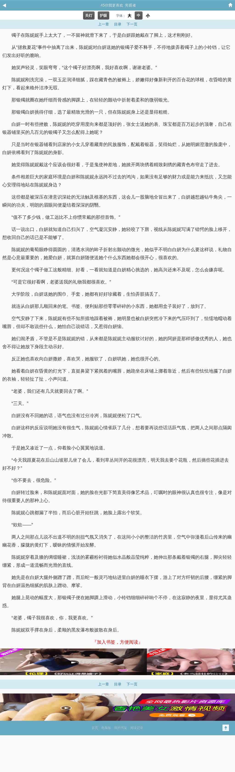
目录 (117, 24)
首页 (95, 728)
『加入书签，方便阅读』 (117, 642)
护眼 (103, 15)
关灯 (88, 15)
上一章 (103, 24)
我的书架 (120, 728)
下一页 (131, 24)
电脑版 (106, 728)
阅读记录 (136, 728)
